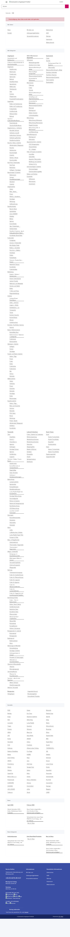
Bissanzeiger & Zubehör (14, 172)
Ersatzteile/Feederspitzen (16, 99)
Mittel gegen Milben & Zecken (15, 559)
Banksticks (12, 167)
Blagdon (48, 789)
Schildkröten (13, 454)
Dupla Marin (49, 742)
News (9, 30)
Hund (47, 434)
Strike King (30, 719)
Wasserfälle (13, 621)
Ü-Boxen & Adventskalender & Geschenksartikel (16, 63)
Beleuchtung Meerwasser (36, 122)
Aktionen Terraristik (13, 687)
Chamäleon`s (13, 442)
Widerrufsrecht (50, 42)
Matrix (47, 723)
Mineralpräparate (14, 669)
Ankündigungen (12, 836)
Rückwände (13, 623)
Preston (10, 729)
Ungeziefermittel (50, 456)
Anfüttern (12, 425)
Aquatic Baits (49, 735)
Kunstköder (13, 267)
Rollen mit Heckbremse (16, 104)
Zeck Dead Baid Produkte (34, 836)
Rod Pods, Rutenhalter (14, 162)
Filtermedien (51, 67)
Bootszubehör (13, 341)
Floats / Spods (13, 420)
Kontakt (10, 33)
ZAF (9, 735)
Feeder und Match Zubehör (15, 354)
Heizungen (10, 515)
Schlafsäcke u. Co (14, 307)
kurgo (9, 716)
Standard (12, 181)
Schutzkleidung (14, 648)
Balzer (9, 754)
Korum (48, 760)
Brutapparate (13, 635)
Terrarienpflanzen (12, 671)
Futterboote (13, 339)
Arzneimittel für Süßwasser (33, 79)
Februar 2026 (30, 805)
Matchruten (13, 71)
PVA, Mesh (12, 413)
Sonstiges (12, 199)
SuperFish (10, 773)
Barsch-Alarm (13, 209)
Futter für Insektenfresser (16, 575)
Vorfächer (12, 383)
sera (28, 760)
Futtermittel (11, 238)
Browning (48, 729)
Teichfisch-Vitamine (51, 75)
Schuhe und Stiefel (15, 286)
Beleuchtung (30, 117)
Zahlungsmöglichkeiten (33, 33)
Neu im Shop (30, 823)
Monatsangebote (32, 693)
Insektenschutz (14, 322)
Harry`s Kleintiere (31, 779)
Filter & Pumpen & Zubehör (34, 151)
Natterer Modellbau (13, 751)
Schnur (11, 373)
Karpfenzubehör (12, 401)
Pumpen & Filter (14, 537)
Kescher (12, 147)
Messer (12, 320)
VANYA (9, 760)
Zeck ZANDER (13, 214)
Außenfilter (32, 156)
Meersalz (31, 108)
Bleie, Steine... (13, 191)
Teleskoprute (13, 89)
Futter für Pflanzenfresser (16, 577)
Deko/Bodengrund (32, 134)
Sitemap (48, 36)
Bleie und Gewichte (15, 406)
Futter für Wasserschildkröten (15, 585)
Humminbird (30, 786)
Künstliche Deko (14, 611)
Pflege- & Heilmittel (13, 551)
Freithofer (29, 745)
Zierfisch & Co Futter (34, 65)
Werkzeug (12, 201)
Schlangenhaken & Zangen (15, 654)
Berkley (10, 713)
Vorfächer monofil (14, 133)
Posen (11, 194)
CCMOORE (11, 783)
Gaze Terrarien (14, 472)
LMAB (47, 792)
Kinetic (48, 767)
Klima (9, 527)
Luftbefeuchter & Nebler (16, 532)
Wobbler (12, 216)
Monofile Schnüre (14, 130)
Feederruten (13, 74)
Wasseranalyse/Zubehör (35, 76)
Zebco (28, 742)
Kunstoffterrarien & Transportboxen (15, 466)
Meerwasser (30, 82)
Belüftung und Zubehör (35, 161)
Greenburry (11, 764)
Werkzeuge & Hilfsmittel (14, 645)
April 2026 (10, 805)
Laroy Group (49, 764)
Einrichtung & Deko (13, 597)
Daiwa (28, 710)
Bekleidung (10, 272)
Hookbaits (12, 252)
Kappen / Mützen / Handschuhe (14, 275)
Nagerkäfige (13, 470)
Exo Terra (29, 713)
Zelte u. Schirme (14, 302)
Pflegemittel (13, 567)
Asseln (28, 456)
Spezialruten (13, 84)
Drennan (48, 757)
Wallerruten (13, 86)
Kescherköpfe (13, 152)
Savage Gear (30, 767)
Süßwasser (30, 60)
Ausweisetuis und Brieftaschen (12, 59)
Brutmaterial (13, 633)
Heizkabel (12, 525)
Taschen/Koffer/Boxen (15, 125)
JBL (47, 751)
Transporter (13, 310)
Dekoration (32, 139)
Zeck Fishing (11, 757)
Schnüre (12, 408)
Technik (31, 90)
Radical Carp (49, 713)
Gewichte (12, 388)
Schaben (29, 451)
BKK (47, 738)
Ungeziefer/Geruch (32, 691)
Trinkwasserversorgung (16, 572)
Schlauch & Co (33, 164)
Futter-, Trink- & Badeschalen (14, 601)
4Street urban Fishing (32, 748)
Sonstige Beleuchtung (15, 496)
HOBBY (29, 754)
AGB (47, 33)
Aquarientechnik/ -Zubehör (34, 142)
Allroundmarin (50, 726)
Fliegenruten (13, 96)
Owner (28, 776)
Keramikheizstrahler (15, 517)
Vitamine (12, 666)
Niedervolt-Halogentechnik (17, 503)
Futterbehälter (13, 269)
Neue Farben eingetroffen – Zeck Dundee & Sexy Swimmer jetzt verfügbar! (34, 811)
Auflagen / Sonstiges (15, 170)
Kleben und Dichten (32, 174)
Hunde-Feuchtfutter (53, 439)
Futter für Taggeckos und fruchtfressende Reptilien (16, 594)
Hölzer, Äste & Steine (15, 604)
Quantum (29, 726)
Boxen (11, 415)
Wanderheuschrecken (33, 439)
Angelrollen (11, 101)
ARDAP (29, 738)
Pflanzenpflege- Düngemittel (33, 72)
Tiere (9, 434)
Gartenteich (32, 184)
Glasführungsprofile (15, 685)
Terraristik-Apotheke (15, 562)
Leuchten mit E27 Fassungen (14, 511)
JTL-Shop (61, 916)
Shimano (29, 729)
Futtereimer (13, 368)
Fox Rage (29, 751)
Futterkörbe (13, 366)
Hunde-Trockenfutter (53, 437)
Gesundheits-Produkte (33, 696)
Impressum (49, 39)
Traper (9, 726)
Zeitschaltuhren (14, 542)
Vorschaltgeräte (14, 498)
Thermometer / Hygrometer (14, 548)
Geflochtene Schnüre (15, 135)
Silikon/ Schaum (14, 682)
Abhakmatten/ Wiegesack (16, 145)
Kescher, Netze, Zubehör (14, 142)
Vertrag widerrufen (14, 909)
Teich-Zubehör (50, 80)
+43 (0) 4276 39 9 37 (13, 878)
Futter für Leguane (15, 580)
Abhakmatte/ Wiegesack (16, 423)
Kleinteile (12, 376)
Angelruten (10, 66)
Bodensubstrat (13, 640)
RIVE (9, 710)
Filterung (31, 85)
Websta (10, 770)
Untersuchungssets (15, 565)
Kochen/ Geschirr (14, 315)
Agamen (12, 444)
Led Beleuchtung (33, 132)
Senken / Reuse (14, 157)
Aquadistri (48, 770)
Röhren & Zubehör (15, 501)
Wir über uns (30, 30)
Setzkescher (13, 150)
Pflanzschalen (13, 614)
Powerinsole (11, 779)
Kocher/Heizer (13, 317)
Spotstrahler (13, 484)
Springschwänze (31, 459)
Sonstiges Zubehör (15, 650)
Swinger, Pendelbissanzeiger (15, 178)
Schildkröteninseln (14, 606)
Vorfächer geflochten (15, 138)
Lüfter (11, 530)
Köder (11, 363)
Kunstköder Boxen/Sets (16, 235)
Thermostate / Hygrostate (16, 544)
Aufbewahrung (13, 204)
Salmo (28, 770)
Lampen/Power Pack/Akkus (14, 299)
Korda (9, 738)
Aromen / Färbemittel (15, 243)
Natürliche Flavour (14, 264)
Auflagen (12, 346)
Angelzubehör (11, 186)
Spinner (12, 221)
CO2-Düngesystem (34, 144)
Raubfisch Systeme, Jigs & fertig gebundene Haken (17, 232)
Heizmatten (13, 522)
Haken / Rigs (13, 356)
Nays (28, 757)
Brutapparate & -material (14, 631)
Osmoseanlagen (33, 169)
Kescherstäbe (13, 160)
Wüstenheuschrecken (32, 442)
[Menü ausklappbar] (6, 1)
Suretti (48, 745)
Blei (11, 371)
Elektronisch (13, 175)
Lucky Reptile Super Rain (16, 535)
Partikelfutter (13, 257)
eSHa (28, 789)
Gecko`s (12, 439)
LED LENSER (11, 789)
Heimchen (29, 444)
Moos (11, 643)
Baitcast (12, 79)
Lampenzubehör (14, 482)
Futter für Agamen (14, 582)
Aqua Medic (30, 735)
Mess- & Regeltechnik (13, 540)
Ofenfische (30, 461)
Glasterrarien (13, 463)
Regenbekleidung (14, 293)
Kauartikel (51, 442)
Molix (28, 773)
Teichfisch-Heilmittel (51, 72)
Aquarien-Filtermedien (35, 159)
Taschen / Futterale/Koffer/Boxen (14, 119)
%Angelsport (11, 693)
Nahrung (10, 570)
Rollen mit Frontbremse (16, 106)
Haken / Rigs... (14, 403)
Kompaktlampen (14, 486)
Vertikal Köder (13, 228)
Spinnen (12, 451)
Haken (11, 189)
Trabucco (10, 792)
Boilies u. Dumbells (15, 247)
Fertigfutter (13, 240)
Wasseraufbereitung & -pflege (35, 68)
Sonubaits (10, 742)
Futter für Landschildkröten (14, 590)
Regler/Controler (33, 125)
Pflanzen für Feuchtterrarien (14, 674)
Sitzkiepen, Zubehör (13, 344)
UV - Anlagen (32, 149)
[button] (50, 2)
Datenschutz (49, 30)
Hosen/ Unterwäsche (15, 278)
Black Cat (29, 732)
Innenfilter (31, 154)
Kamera (12, 327)
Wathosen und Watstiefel (16, 283)
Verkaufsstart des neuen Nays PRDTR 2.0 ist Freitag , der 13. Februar (35, 818)
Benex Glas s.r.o (12, 776)
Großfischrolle (13, 111)
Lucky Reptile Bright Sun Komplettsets (16, 492)
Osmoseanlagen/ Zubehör (34, 166)
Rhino (47, 732)
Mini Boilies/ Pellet (14, 245)
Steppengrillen (31, 446)
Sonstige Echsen (14, 449)
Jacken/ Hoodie (14, 281)
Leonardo (10, 723)
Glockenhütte (49, 776)
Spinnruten (12, 76)
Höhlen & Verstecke (15, 628)
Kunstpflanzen (13, 626)
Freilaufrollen (13, 109)
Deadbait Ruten (14, 81)
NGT (9, 719)
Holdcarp (10, 748)
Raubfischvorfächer (15, 140)
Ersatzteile (29, 176)
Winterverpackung (32, 437)
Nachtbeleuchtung (14, 506)
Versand (26, 912)
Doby (47, 719)
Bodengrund (32, 110)
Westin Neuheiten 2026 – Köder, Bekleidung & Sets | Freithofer (15, 811)
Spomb (48, 716)
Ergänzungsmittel (50, 454)
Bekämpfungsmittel (34, 62)
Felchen (12, 94)
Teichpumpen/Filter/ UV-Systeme (54, 64)
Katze (47, 446)
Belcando (48, 710)
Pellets (11, 255)
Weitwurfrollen (13, 113)
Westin (9, 767)
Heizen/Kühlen (33, 146)
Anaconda (49, 773)
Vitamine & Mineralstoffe (14, 664)
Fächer (11, 349)
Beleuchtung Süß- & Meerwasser (34, 128)
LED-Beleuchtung (14, 508)
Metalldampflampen (15, 489)
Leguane (12, 456)
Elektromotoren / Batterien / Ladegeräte (17, 335)
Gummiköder (13, 223)
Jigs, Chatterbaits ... (15, 226)
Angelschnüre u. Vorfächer (15, 128)
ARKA (9, 732)
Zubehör (12, 155)
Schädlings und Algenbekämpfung (34, 97)
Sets (11, 91)
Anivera (29, 783)
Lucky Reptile (30, 723)
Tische (11, 312)
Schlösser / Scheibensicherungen (15, 476)
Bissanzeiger (13, 398)
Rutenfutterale (13, 123)
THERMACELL (50, 748)
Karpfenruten (13, 69)
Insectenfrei (49, 783)
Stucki (28, 792)
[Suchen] (67, 6)
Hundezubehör (52, 444)
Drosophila (30, 454)
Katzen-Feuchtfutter (53, 451)
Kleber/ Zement (33, 113)
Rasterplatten (49, 82)
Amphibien (12, 437)
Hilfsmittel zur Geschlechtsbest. (14, 660)
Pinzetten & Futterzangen (16, 657)
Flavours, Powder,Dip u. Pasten (16, 261)
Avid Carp (29, 764)
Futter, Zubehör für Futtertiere (35, 434)
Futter (11, 361)
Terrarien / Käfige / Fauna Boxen (14, 460)
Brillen (11, 288)
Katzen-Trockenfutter (54, 449)
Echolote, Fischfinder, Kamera (16, 325)
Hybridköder (13, 211)
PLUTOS (48, 779)
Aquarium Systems (32, 716)
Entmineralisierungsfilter (35, 171)
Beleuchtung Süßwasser (35, 120)
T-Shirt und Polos (14, 291)
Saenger (48, 786)
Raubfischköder (12, 206)
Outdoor (10, 296)
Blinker (11, 218)
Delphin (48, 754)
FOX (9, 745)
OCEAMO (10, 786)
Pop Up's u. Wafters (15, 250)
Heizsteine (12, 520)
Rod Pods (12, 165)
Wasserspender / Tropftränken (14, 617)
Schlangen (12, 446)
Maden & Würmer (31, 449)
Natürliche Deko (14, 609)
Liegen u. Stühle (14, 305)
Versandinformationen (33, 36)
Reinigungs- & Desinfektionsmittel (15, 554)
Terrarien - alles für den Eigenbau (14, 679)
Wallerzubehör (11, 378)
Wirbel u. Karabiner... (15, 196)
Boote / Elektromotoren (14, 330)
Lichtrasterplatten (33, 115)
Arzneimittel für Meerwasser (33, 102)
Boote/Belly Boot (14, 332)
